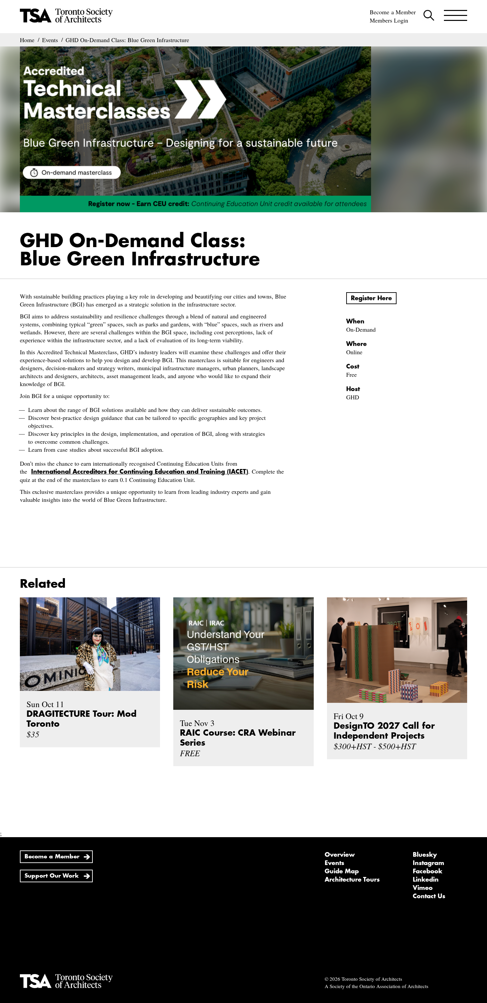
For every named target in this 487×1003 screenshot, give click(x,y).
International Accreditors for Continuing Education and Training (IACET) (139, 472)
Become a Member (393, 12)
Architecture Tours (352, 880)
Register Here (371, 298)
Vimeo (423, 888)
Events (334, 863)
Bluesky (425, 855)
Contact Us (429, 896)
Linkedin (426, 880)
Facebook (427, 871)
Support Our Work (52, 876)
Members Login (389, 20)
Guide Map (342, 871)
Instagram (428, 863)
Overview (340, 855)
